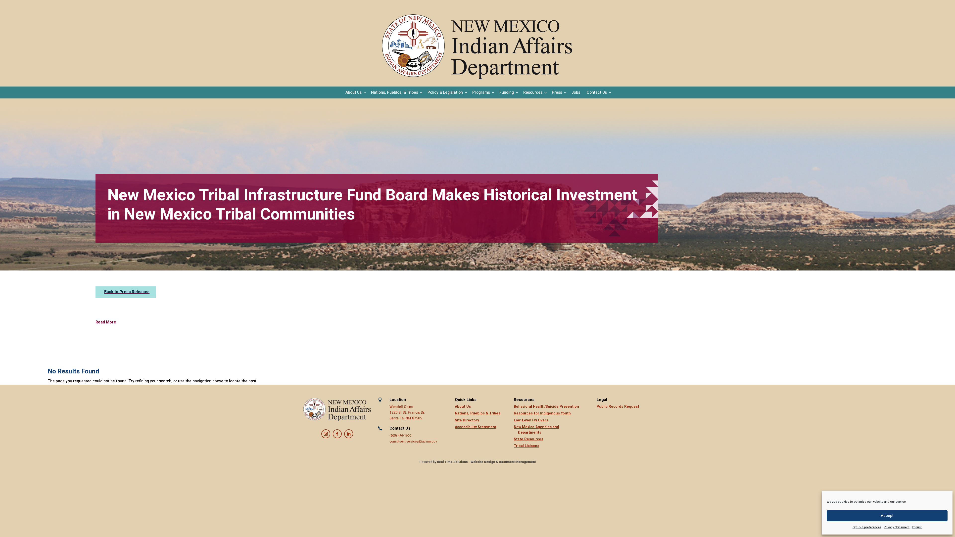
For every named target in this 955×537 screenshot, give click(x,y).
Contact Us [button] (597, 92)
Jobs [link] (576, 92)
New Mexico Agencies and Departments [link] (536, 429)
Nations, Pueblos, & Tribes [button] (394, 92)
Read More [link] (106, 322)
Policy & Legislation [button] (445, 92)
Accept (887, 515)
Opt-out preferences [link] (867, 527)
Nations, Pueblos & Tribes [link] (477, 413)
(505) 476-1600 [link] (400, 435)
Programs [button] (481, 92)
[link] (477, 47)
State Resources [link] (528, 439)
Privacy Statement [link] (896, 527)
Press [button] (557, 92)
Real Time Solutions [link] (452, 462)
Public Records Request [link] (618, 406)
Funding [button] (506, 92)
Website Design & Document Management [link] (503, 462)
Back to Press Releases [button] (126, 292)
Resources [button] (532, 92)
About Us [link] (463, 406)
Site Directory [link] (467, 420)
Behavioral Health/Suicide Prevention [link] (546, 406)
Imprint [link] (917, 527)
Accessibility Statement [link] (475, 427)
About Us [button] (353, 92)
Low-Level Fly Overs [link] (531, 420)
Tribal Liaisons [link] (526, 445)
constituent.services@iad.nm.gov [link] (413, 441)
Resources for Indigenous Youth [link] (542, 413)
